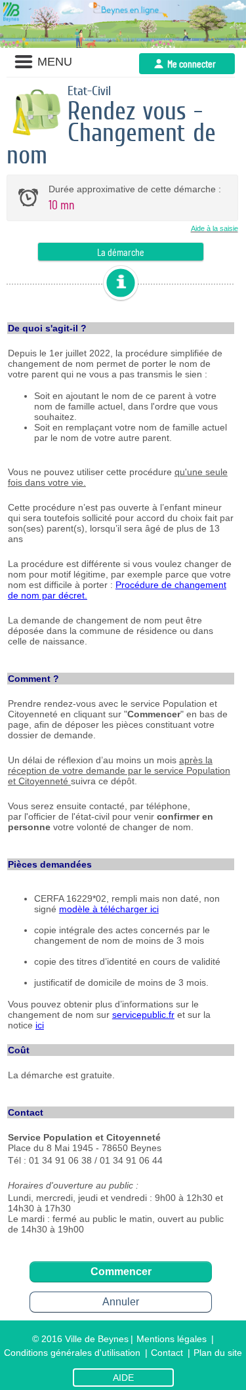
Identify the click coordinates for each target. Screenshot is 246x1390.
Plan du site (218, 1352)
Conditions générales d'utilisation (72, 1352)
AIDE (123, 1377)
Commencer (121, 1271)
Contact (167, 1352)
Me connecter (191, 63)
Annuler (120, 1301)
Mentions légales (171, 1339)
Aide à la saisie (214, 228)
